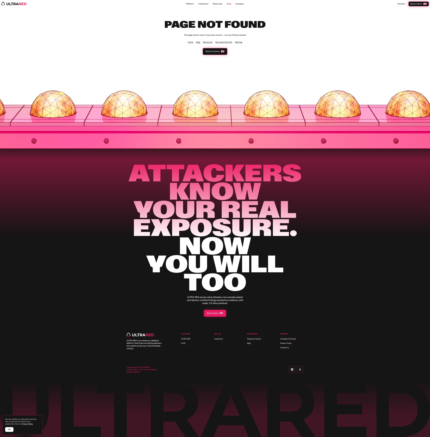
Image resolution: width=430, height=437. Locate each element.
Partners (401, 4)
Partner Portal (285, 343)
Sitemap (238, 42)
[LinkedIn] (292, 369)
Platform (190, 4)
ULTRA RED (185, 339)
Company (239, 4)
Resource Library (254, 339)
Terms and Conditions (148, 370)
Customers (203, 4)
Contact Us (284, 347)
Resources (217, 4)
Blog (229, 4)
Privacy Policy (132, 370)
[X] (300, 369)
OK (9, 429)
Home (190, 42)
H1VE (183, 343)
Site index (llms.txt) (223, 42)
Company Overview (288, 339)
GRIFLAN (136, 372)
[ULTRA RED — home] (14, 4)
